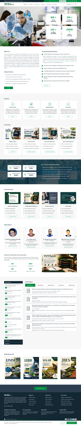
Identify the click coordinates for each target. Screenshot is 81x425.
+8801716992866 (67, 401)
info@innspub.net (68, 397)
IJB (5, 287)
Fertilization (44, 320)
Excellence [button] (48, 4)
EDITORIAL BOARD (31, 151)
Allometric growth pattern (41, 310)
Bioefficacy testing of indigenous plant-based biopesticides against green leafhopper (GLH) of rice (52, 289)
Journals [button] (30, 4)
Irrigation (48, 320)
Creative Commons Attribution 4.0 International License (27, 419)
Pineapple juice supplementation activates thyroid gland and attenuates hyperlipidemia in (13, 319)
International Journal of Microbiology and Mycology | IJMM (12, 377)
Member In (7, 343)
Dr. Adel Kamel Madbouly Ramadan (13, 239)
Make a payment (48, 403)
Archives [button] (43, 4)
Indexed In (7, 340)
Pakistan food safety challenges (11, 324)
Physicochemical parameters (59, 330)
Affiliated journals (48, 397)
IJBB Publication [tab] (61, 285)
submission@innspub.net (69, 399)
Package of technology (63, 301)
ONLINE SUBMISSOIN (49, 151)
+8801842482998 (69, 403)
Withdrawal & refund (49, 404)
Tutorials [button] (54, 4)
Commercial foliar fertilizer (47, 301)
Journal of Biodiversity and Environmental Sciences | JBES (68, 377)
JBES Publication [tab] (41, 285)
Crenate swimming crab (56, 310)
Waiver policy (31, 404)
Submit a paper (48, 401)
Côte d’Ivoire (43, 330)
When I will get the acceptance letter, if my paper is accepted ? (57, 73)
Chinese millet (38, 320)
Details (8, 87)
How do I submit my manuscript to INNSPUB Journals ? (55, 68)
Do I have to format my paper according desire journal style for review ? (59, 65)
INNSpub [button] (25, 4)
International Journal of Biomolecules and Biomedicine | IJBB (31, 377)
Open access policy (32, 403)
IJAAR (6, 315)
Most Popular (8, 282)
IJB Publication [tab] (30, 285)
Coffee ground (38, 301)
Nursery (56, 301)
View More (47, 86)
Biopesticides (43, 292)
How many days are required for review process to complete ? (57, 80)
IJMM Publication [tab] (72, 285)
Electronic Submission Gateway (67, 61)
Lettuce (53, 301)
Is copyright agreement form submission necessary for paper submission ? (59, 71)
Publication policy (32, 397)
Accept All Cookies (71, 422)
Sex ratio (63, 310)
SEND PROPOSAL (12, 216)
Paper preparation (48, 399)
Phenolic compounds (50, 330)
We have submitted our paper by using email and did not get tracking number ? (58, 77)
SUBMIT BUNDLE (31, 216)
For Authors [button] (36, 4)
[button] (75, 237)
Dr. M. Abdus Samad (31, 239)
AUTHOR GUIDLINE (68, 151)
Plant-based (54, 292)
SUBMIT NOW (68, 216)
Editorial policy (31, 399)
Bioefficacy (38, 292)
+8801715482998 (69, 404)
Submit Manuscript (40, 388)
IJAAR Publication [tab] (51, 285)
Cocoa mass (38, 330)
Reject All (63, 422)
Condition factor (49, 310)
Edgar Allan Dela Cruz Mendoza (68, 239)
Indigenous (50, 292)
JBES (6, 298)
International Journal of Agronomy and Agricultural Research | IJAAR (50, 377)
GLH (46, 292)
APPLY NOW (49, 216)
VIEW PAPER (12, 151)
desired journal (52, 61)
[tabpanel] (51, 309)
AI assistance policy (32, 401)
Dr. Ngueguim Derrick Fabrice (49, 239)
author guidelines (63, 56)
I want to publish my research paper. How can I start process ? (57, 54)
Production (52, 320)
